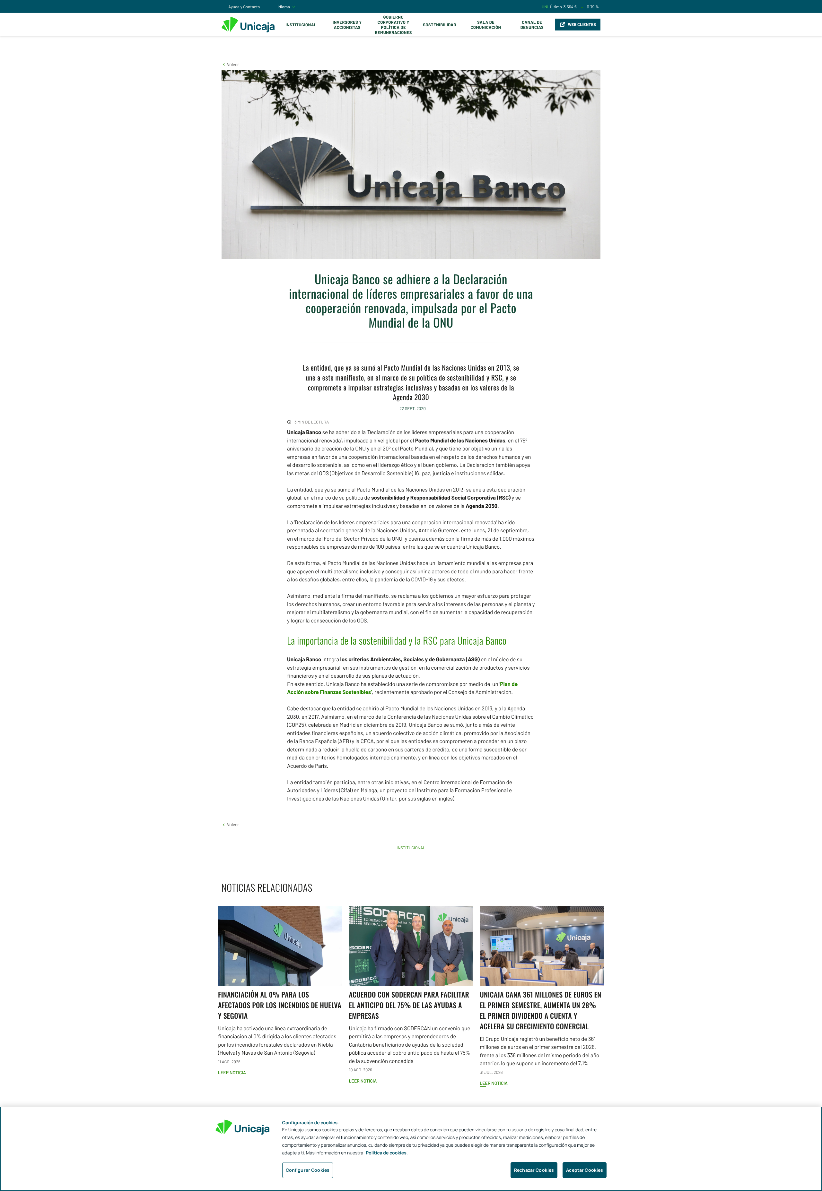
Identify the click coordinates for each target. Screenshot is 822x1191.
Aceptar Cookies (584, 1170)
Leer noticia (232, 1072)
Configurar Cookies (308, 1170)
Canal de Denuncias (532, 25)
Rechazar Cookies (534, 1170)
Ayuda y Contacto (244, 6)
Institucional (301, 24)
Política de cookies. (387, 1153)
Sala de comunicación (485, 25)
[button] (230, 64)
